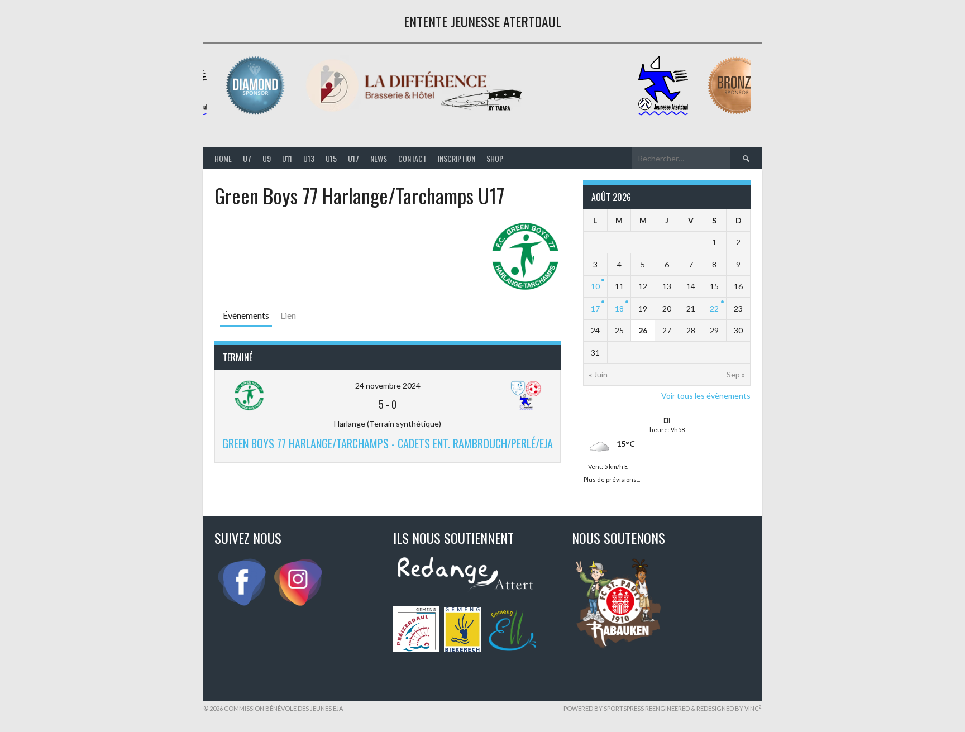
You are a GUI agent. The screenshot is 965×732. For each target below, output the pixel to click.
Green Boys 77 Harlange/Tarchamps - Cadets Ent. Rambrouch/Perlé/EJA (387, 443)
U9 (266, 158)
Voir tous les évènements (706, 395)
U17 (353, 158)
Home (223, 158)
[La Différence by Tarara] (416, 113)
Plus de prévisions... (612, 478)
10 (595, 286)
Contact (412, 158)
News (378, 158)
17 (595, 308)
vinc (753, 708)
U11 (287, 158)
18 (619, 308)
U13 (308, 158)
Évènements (246, 315)
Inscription (456, 158)
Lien (288, 315)
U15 (331, 158)
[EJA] (665, 113)
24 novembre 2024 (388, 385)
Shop (494, 158)
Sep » (736, 374)
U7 (247, 158)
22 (714, 308)
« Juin (598, 374)
